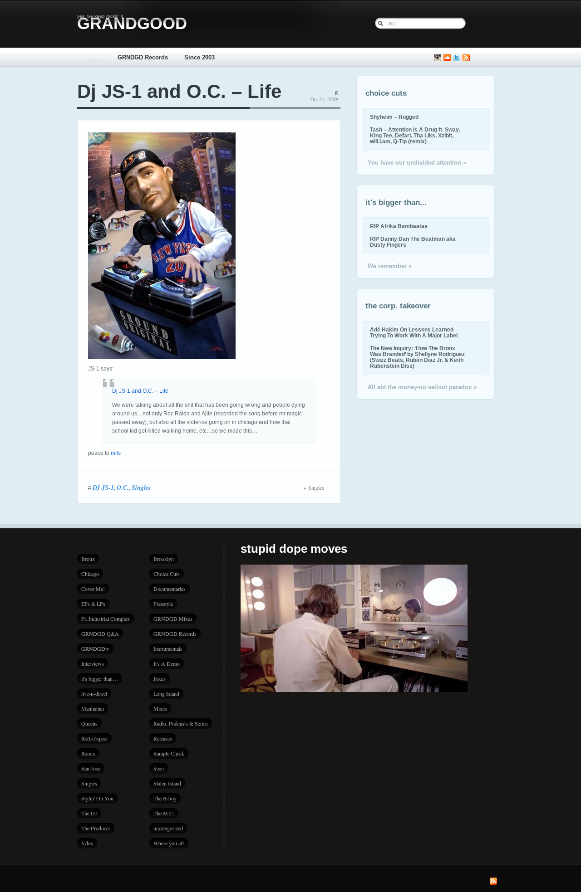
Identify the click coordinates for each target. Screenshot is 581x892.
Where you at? (168, 843)
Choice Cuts (166, 573)
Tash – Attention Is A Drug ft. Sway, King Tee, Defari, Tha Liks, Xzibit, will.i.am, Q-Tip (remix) (415, 135)
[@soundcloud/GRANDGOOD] (447, 58)
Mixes (160, 708)
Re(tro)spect (94, 738)
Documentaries (169, 588)
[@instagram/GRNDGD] (437, 58)
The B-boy (165, 798)
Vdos (87, 843)
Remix (88, 753)
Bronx (88, 558)
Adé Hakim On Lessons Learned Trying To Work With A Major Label (414, 332)
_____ (93, 57)
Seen (158, 768)
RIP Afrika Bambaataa (399, 226)
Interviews (92, 663)
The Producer (95, 828)
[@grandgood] (456, 58)
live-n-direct (94, 693)
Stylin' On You (97, 798)
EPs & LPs (93, 603)
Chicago (90, 573)
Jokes (159, 678)
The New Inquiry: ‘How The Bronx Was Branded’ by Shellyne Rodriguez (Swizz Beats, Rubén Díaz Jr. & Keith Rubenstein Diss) (417, 357)
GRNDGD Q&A (100, 633)
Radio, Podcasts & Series (180, 723)
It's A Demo (166, 663)
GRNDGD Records (143, 57)
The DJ (89, 813)
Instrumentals (167, 648)
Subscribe (466, 58)
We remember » (390, 266)
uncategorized (168, 828)
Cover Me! (93, 588)
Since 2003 (199, 57)
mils (116, 453)
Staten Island (167, 783)
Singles (141, 487)
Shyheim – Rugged (394, 117)
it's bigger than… (99, 678)
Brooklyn (163, 558)
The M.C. (163, 813)
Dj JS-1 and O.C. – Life (179, 91)
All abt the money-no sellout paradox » (422, 387)
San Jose (90, 768)
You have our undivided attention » (417, 162)
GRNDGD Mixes (172, 618)
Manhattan (92, 708)
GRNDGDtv (95, 648)
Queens (89, 723)
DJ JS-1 (103, 487)
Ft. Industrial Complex (105, 618)
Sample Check (168, 753)
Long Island (166, 693)
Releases (162, 738)
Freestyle (163, 603)
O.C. (123, 487)
